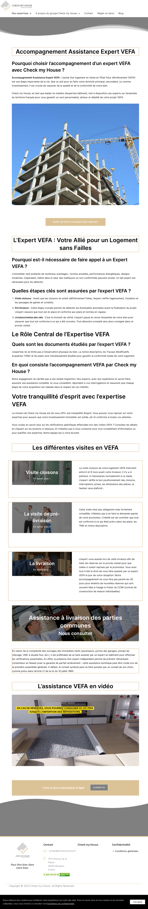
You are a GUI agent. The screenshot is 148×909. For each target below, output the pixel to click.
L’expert (78, 317)
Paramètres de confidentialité (60, 903)
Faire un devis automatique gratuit (75, 222)
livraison (121, 559)
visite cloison (89, 468)
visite (89, 509)
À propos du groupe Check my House (56, 13)
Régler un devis (105, 13)
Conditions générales (126, 851)
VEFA (128, 51)
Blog (121, 13)
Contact (88, 13)
